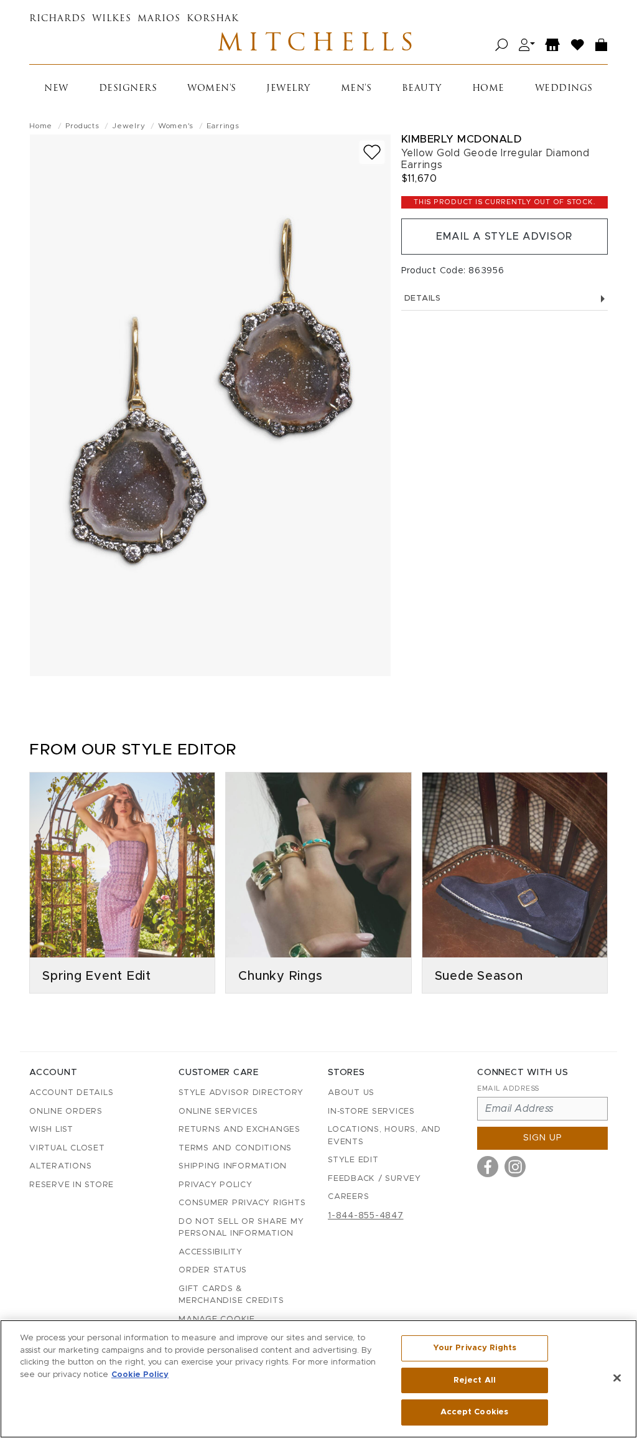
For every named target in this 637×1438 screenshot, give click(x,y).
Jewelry (288, 88)
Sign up (542, 1138)
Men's (356, 88)
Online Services (218, 1111)
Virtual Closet (67, 1148)
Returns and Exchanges (239, 1129)
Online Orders (66, 1111)
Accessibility (211, 1252)
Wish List (51, 1129)
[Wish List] (577, 45)
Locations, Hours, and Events (384, 1135)
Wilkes (111, 19)
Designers (128, 88)
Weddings (564, 88)
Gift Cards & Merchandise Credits (231, 1295)
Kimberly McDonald (461, 139)
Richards (57, 19)
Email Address (508, 1088)
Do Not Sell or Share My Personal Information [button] (241, 1228)
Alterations (60, 1166)
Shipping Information (233, 1166)
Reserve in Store (71, 1185)
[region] (318, 1379)
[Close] (617, 1378)
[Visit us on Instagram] (515, 1166)
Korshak (213, 19)
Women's (211, 88)
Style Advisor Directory (241, 1093)
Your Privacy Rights (474, 1348)
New (56, 88)
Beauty (422, 88)
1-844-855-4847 (366, 1215)
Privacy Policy (216, 1185)
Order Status (213, 1270)
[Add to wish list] (372, 152)
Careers (348, 1197)
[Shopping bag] (601, 45)
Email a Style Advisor (504, 237)
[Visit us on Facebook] (487, 1166)
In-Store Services (371, 1111)
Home (488, 88)
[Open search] (501, 45)
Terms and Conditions (235, 1148)
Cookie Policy (140, 1375)
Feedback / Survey (374, 1179)
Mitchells (318, 45)
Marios (158, 19)
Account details (71, 1093)
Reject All (474, 1380)
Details (422, 298)
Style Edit (353, 1160)
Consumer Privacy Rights (242, 1203)
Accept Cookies (474, 1412)
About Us (351, 1093)
